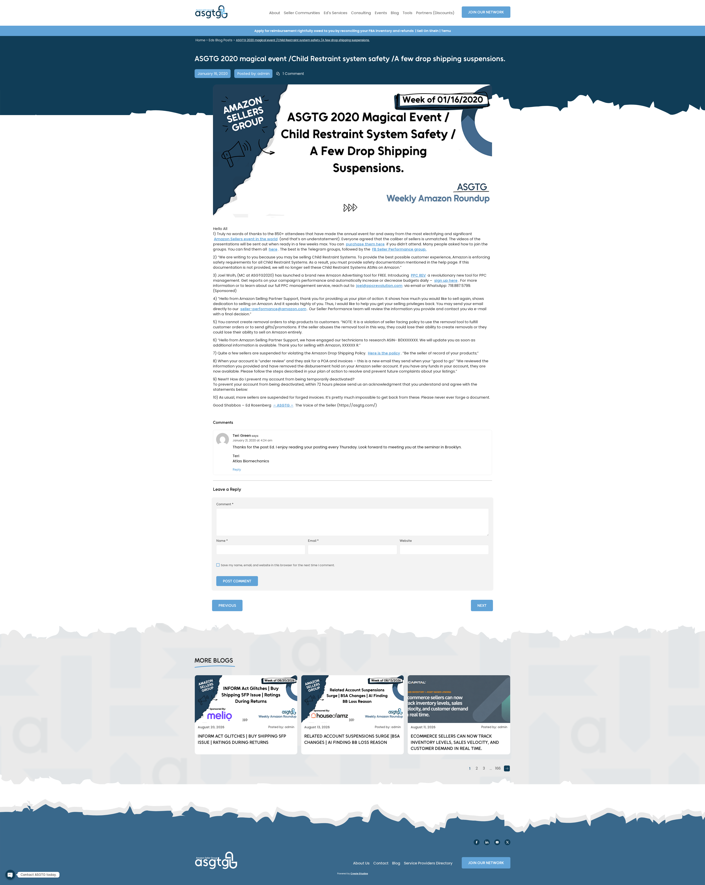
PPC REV (418, 275)
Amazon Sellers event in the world (246, 239)
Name (222, 541)
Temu (446, 30)
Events (381, 12)
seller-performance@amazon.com (273, 308)
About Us (361, 863)
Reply (237, 469)
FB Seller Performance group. (399, 249)
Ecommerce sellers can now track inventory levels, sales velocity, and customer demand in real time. (455, 742)
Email (313, 541)
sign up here (446, 280)
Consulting (361, 12)
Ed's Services (335, 12)
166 (498, 768)
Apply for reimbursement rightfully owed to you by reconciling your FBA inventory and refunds (334, 30)
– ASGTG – (283, 405)
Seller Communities (302, 12)
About (274, 12)
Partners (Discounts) (435, 12)
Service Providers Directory (428, 863)
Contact (380, 863)
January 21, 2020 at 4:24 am (252, 440)
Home (200, 40)
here (273, 249)
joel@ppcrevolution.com (379, 285)
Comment (225, 504)
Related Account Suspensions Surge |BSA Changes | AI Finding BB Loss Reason (352, 739)
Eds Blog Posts (220, 40)
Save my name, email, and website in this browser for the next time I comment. (278, 565)
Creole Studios (359, 873)
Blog (395, 12)
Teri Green (242, 435)
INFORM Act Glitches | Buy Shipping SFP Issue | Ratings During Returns (242, 739)
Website (406, 541)
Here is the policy (384, 353)
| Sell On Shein (426, 30)
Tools (407, 12)
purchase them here (365, 244)
